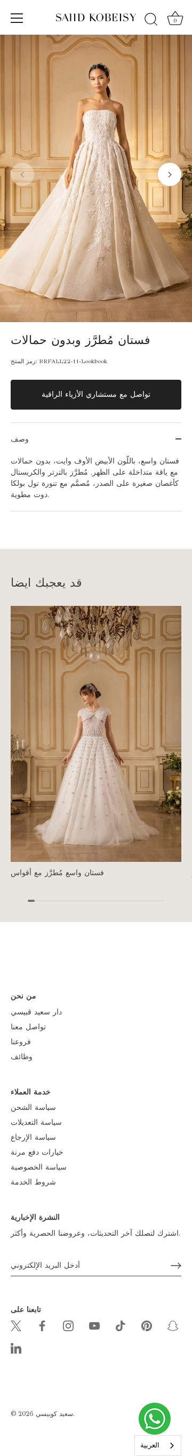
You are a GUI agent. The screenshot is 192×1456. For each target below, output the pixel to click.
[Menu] (17, 18)
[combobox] (157, 1445)
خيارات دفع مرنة (37, 1152)
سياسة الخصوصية (39, 1167)
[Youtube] (94, 1325)
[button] (22, 174)
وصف (20, 439)
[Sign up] (176, 1265)
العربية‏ (149, 1445)
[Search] (151, 19)
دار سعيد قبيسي (36, 1012)
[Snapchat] (172, 1325)
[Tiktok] (120, 1325)
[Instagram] (68, 1325)
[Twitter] (16, 1325)
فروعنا (21, 1041)
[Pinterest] (146, 1325)
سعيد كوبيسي (54, 1414)
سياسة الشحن (33, 1107)
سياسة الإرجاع (33, 1137)
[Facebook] (42, 1325)
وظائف (22, 1056)
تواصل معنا (28, 1026)
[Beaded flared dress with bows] (96, 734)
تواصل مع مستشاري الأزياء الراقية (96, 394)
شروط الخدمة (33, 1182)
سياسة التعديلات (36, 1122)
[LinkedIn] (16, 1347)
